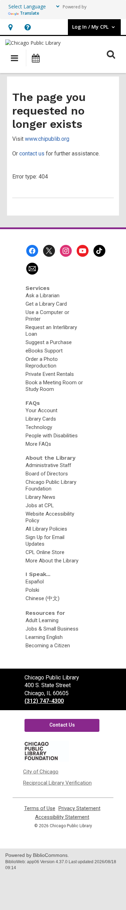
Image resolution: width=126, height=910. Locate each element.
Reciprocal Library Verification (57, 783)
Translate (29, 13)
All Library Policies (46, 529)
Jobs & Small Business (52, 629)
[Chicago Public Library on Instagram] (66, 251)
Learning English (44, 637)
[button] (10, 27)
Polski (32, 590)
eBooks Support (44, 351)
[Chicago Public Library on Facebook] (32, 251)
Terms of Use (39, 808)
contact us (31, 153)
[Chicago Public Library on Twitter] (49, 251)
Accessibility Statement (62, 817)
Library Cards (41, 419)
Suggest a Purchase (49, 342)
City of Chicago (40, 772)
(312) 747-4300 (44, 701)
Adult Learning (42, 620)
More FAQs (38, 444)
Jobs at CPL (40, 505)
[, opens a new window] (46, 760)
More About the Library (52, 561)
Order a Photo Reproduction (42, 362)
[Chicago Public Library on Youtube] (83, 251)
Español (35, 581)
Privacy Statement (79, 808)
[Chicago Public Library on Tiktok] (99, 251)
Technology (39, 427)
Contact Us (62, 725)
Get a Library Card (46, 304)
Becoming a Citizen (48, 645)
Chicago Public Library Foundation (51, 485)
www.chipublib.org (47, 139)
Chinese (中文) (42, 598)
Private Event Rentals (50, 374)
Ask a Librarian (42, 295)
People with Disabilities (52, 435)
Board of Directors (47, 474)
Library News (40, 497)
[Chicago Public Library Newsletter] (32, 269)
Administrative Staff (48, 465)
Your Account (41, 410)
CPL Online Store (45, 552)
